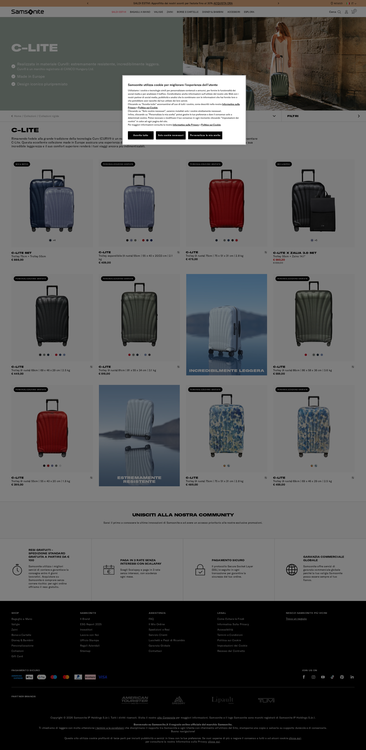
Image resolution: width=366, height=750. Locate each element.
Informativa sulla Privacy (186, 124)
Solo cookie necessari (171, 135)
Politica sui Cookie (148, 107)
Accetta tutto (140, 135)
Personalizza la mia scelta (205, 135)
